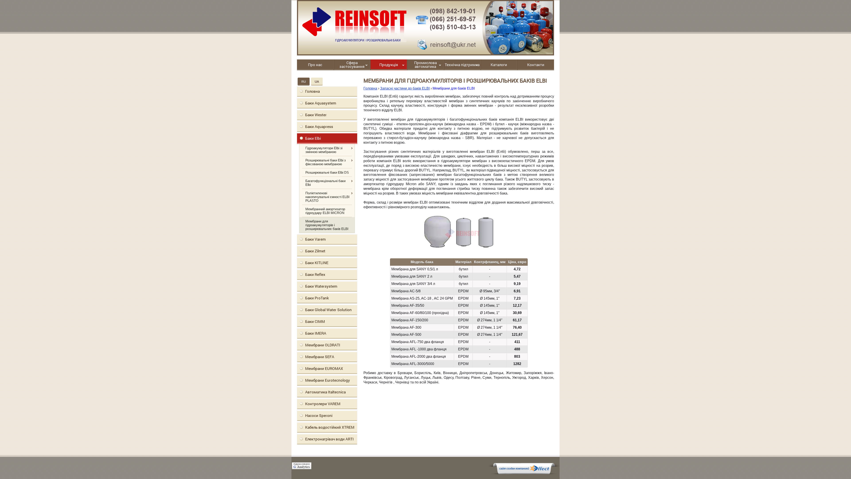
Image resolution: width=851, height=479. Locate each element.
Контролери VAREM (322, 403)
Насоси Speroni (318, 415)
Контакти (535, 65)
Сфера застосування (352, 65)
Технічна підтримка (462, 65)
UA (317, 81)
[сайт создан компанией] (524, 473)
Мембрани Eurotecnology (327, 380)
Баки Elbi (313, 138)
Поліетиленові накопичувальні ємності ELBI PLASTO (327, 196)
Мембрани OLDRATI (322, 344)
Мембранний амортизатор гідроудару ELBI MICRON (325, 211)
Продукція (388, 65)
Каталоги (499, 65)
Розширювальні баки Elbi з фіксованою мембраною (325, 162)
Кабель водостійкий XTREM (329, 427)
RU (303, 81)
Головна (312, 91)
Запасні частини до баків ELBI (405, 88)
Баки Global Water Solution (328, 309)
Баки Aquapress (319, 126)
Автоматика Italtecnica (325, 392)
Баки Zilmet (315, 250)
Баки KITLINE (316, 262)
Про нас (315, 65)
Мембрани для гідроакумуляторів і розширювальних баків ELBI (326, 225)
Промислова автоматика (425, 65)
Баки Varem (315, 239)
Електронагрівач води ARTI (329, 439)
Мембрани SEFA (319, 356)
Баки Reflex (315, 274)
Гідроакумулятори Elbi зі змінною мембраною (323, 150)
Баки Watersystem (321, 286)
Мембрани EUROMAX (324, 368)
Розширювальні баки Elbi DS (327, 172)
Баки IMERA (315, 333)
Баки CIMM (315, 321)
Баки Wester (316, 114)
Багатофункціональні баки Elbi (325, 182)
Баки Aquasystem (320, 103)
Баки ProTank (317, 297)
